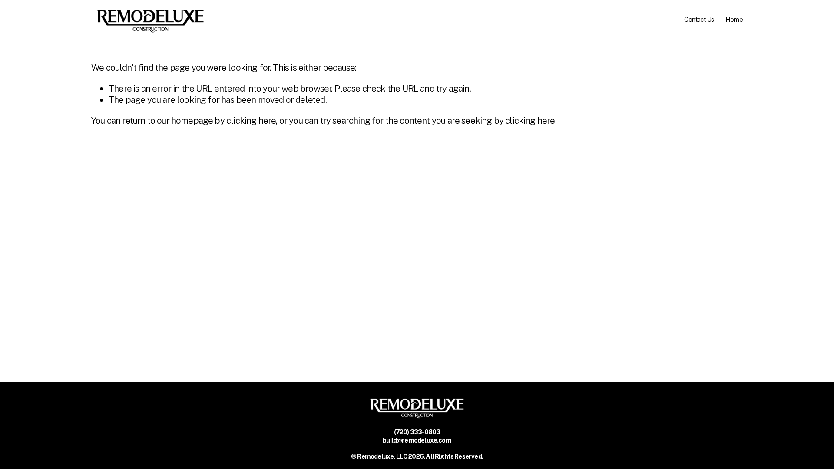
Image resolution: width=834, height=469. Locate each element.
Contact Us (699, 19)
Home (734, 19)
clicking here (251, 120)
